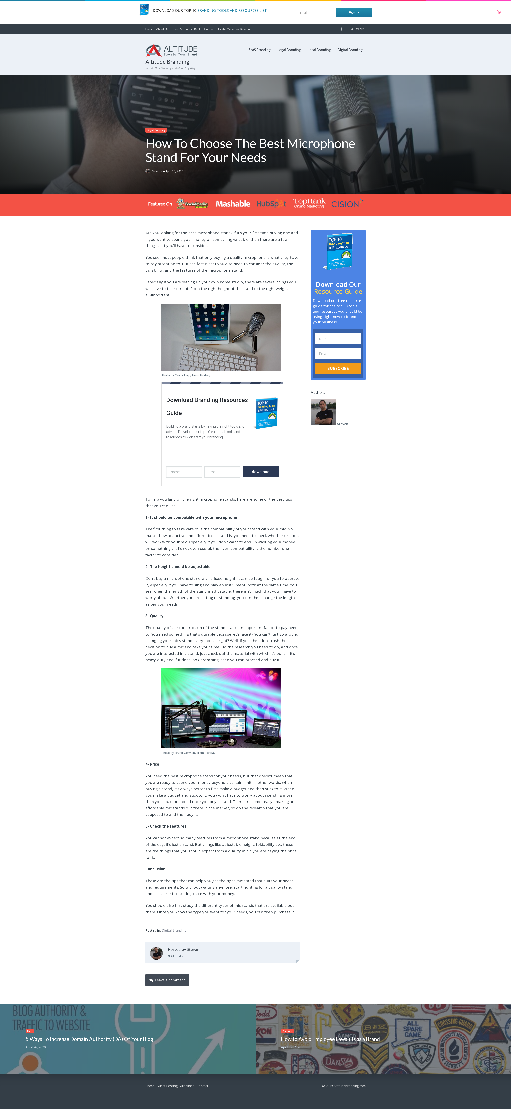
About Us (162, 29)
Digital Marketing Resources (236, 29)
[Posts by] (148, 171)
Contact (209, 29)
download (261, 471)
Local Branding (319, 49)
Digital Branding (350, 49)
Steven (156, 171)
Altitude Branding (167, 61)
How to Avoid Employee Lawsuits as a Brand (330, 1039)
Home (149, 29)
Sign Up (353, 12)
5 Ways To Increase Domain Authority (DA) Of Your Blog (89, 1039)
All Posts (176, 956)
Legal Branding (289, 49)
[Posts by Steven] (156, 954)
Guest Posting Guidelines (175, 1086)
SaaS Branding (260, 49)
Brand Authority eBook (186, 29)
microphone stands (217, 499)
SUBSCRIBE (338, 368)
